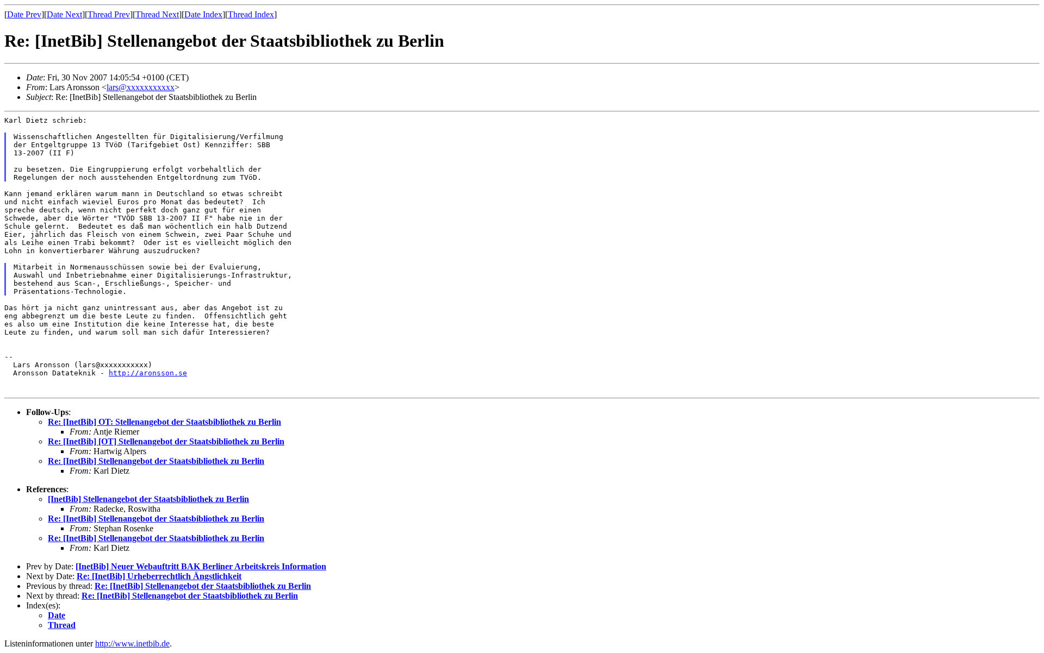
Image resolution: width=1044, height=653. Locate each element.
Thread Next (157, 14)
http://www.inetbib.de (132, 643)
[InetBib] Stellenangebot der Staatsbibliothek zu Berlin (148, 499)
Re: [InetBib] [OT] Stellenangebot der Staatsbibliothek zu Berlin (166, 441)
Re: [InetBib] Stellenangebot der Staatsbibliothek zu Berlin (156, 461)
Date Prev (24, 14)
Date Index (203, 14)
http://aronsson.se (148, 373)
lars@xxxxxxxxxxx (141, 87)
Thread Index (251, 14)
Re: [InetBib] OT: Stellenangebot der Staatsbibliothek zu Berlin (164, 421)
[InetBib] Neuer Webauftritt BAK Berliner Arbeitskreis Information (201, 566)
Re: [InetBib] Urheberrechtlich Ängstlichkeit (159, 576)
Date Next (64, 14)
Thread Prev (109, 14)
